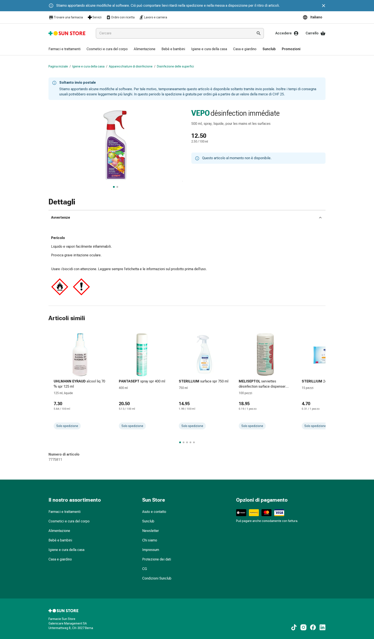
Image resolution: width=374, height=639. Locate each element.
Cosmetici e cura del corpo (69, 521)
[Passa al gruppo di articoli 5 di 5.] (194, 442)
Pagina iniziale (58, 66)
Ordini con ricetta (123, 17)
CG (144, 569)
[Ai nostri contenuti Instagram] (303, 627)
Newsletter (150, 531)
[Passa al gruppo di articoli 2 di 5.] (183, 442)
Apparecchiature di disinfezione (131, 66)
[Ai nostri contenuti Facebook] (313, 627)
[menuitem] (64, 49)
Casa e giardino (60, 559)
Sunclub (148, 521)
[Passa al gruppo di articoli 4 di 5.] (190, 442)
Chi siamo (149, 540)
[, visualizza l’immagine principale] (114, 187)
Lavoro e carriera (155, 17)
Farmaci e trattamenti (64, 512)
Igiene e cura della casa (88, 66)
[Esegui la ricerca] (258, 33)
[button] (314, 17)
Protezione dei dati (156, 559)
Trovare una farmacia (68, 17)
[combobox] (174, 33)
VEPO (200, 113)
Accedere (283, 33)
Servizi (97, 17)
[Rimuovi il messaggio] (323, 5)
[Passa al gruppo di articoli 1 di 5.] (180, 442)
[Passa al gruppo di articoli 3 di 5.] (187, 442)
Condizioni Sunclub (156, 578)
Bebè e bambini (60, 540)
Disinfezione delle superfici (175, 66)
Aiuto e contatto (154, 512)
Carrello (312, 33)
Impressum (150, 550)
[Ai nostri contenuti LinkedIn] (322, 627)
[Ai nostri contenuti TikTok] (294, 627)
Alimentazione (59, 531)
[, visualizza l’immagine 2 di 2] (117, 187)
